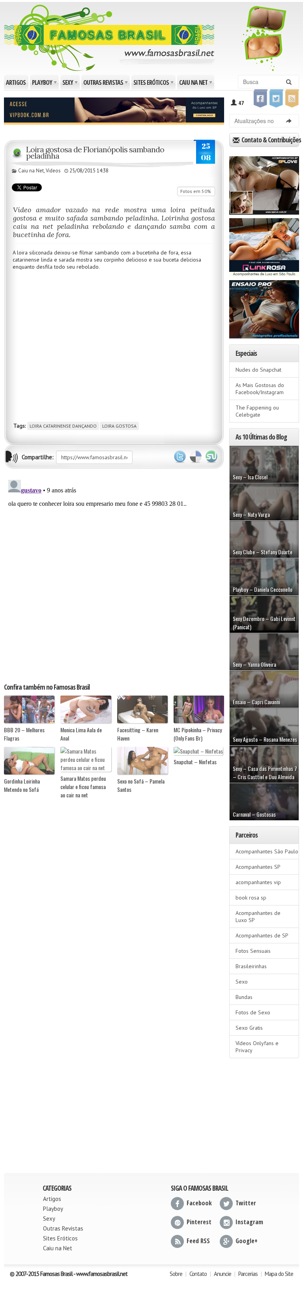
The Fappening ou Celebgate (257, 411)
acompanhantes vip (258, 882)
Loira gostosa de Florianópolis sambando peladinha (95, 152)
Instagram (249, 1222)
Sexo (242, 981)
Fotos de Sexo (253, 1012)
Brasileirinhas (251, 966)
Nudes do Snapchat (258, 369)
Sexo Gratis (249, 1027)
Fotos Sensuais (253, 950)
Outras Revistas (106, 84)
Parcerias (248, 1274)
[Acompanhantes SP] (264, 183)
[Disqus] (114, 575)
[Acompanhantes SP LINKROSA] (264, 245)
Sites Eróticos (154, 84)
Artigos (16, 82)
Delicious (196, 457)
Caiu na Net (196, 84)
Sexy (70, 84)
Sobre (176, 1274)
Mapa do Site (279, 1274)
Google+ (247, 1240)
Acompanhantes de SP (262, 935)
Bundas (244, 997)
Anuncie (222, 1274)
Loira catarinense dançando (63, 426)
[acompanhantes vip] (114, 110)
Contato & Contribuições (269, 139)
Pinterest (199, 1222)
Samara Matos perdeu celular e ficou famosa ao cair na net (83, 786)
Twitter (180, 457)
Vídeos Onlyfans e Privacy (257, 1047)
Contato (198, 1274)
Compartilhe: (38, 457)
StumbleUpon (211, 457)
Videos (53, 170)
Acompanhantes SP (258, 866)
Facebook (199, 1203)
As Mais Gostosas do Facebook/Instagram (260, 389)
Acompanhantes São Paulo (267, 851)
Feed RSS (198, 1240)
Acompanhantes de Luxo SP (258, 916)
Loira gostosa (119, 426)
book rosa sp (251, 897)
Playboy (45, 84)
